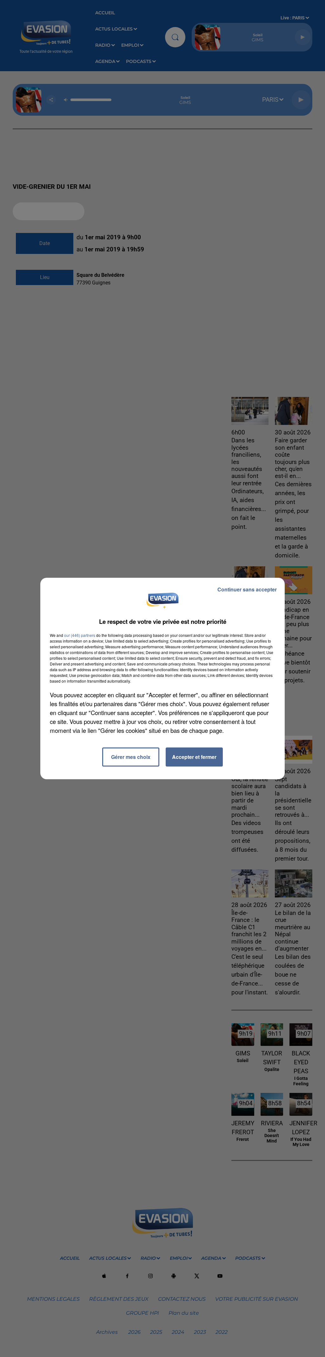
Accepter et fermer (194, 756)
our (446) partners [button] (79, 635)
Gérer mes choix (130, 756)
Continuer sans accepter (247, 589)
